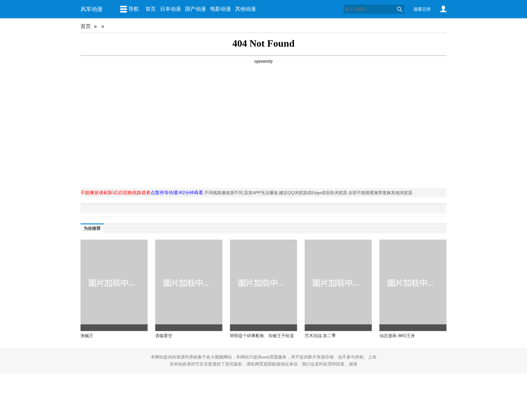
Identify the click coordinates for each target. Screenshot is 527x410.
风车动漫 (91, 9)
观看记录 (422, 9)
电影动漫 (220, 9)
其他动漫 (245, 9)
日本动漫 (170, 9)
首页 (150, 9)
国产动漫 (195, 9)
